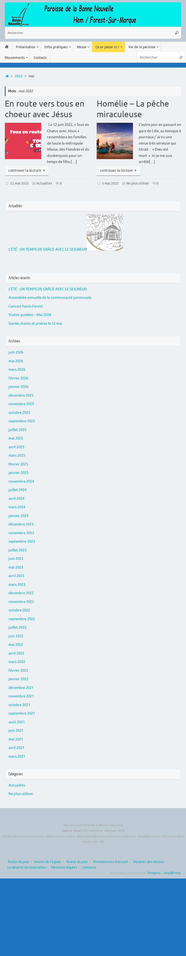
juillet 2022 (17, 627)
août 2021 (16, 722)
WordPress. (172, 873)
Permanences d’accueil (110, 862)
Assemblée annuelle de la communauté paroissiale (49, 297)
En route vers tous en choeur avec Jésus (45, 109)
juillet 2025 (17, 430)
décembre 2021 (20, 688)
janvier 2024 (18, 516)
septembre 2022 (21, 619)
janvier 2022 (18, 679)
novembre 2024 (21, 481)
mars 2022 (16, 662)
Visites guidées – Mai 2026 (29, 315)
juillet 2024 (17, 490)
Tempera (153, 873)
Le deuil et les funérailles (27, 867)
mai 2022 (15, 644)
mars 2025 (16, 455)
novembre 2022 (21, 602)
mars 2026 (16, 369)
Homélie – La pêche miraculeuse (133, 109)
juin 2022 (15, 636)
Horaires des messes (148, 862)
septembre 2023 (21, 541)
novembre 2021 (21, 696)
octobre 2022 (19, 610)
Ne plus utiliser (137, 183)
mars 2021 (16, 756)
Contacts (89, 867)
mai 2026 (15, 361)
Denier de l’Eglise (47, 862)
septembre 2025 (21, 421)
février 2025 (18, 464)
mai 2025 (15, 438)
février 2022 (18, 670)
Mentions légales (64, 867)
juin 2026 (15, 352)
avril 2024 (16, 498)
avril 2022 (16, 653)
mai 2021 (15, 739)
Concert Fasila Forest (25, 306)
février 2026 (18, 378)
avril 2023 (16, 576)
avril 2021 (16, 748)
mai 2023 (15, 567)
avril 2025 (16, 447)
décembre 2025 (20, 395)
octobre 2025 (19, 412)
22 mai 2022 (19, 183)
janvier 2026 (18, 387)
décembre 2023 (20, 524)
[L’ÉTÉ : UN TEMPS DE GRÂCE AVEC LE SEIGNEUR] (105, 249)
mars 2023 (16, 584)
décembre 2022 (20, 593)
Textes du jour (18, 862)
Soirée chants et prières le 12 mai (35, 323)
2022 (19, 76)
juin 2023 (15, 558)
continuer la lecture (24, 171)
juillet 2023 (17, 550)
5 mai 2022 (110, 183)
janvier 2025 (18, 472)
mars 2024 (16, 507)
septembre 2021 (21, 713)
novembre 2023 (21, 533)
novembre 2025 (21, 404)
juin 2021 (15, 730)
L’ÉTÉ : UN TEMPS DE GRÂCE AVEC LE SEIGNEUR (47, 249)
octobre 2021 (19, 705)
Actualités (44, 183)
